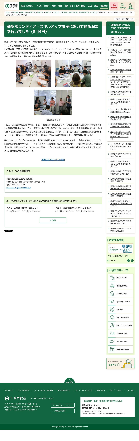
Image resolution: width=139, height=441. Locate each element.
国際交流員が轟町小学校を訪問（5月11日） (120, 71)
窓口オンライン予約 (124, 325)
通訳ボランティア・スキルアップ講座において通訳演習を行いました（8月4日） (120, 135)
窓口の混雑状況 (123, 317)
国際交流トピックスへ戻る (53, 160)
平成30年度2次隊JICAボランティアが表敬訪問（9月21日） (120, 164)
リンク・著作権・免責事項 (43, 390)
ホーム (8, 12)
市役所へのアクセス (62, 405)
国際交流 (40, 12)
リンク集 (130, 390)
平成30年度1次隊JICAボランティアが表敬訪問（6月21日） (120, 102)
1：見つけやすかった (65, 211)
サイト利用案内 (24, 390)
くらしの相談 (122, 333)
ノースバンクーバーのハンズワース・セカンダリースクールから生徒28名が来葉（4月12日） (120, 41)
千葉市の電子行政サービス (118, 256)
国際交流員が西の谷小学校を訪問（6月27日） (120, 222)
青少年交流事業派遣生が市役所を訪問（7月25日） (120, 125)
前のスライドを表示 (128, 260)
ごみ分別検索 (122, 293)
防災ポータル (122, 278)
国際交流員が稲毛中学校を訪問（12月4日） (120, 195)
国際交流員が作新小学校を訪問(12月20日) (120, 230)
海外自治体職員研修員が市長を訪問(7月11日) (120, 118)
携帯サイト (101, 390)
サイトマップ (8, 390)
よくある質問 (122, 341)
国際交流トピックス (52, 12)
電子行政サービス (123, 302)
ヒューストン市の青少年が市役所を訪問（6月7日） (120, 110)
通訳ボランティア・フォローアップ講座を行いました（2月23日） (120, 213)
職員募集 (120, 309)
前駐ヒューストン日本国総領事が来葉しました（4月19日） (120, 52)
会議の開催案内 (123, 349)
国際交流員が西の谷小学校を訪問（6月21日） (120, 93)
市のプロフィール (116, 390)
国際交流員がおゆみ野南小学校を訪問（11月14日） (120, 187)
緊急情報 (114, 7)
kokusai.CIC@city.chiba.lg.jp (18, 187)
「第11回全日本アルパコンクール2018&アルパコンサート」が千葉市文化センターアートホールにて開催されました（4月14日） (121, 82)
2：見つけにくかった (86, 211)
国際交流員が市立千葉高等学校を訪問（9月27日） (120, 172)
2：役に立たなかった (32, 211)
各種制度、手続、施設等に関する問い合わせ (103, 401)
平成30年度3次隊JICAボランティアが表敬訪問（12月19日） (121, 203)
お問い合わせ (59, 411)
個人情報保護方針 (64, 390)
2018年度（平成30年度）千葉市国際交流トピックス (79, 12)
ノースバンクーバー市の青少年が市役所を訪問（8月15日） (120, 146)
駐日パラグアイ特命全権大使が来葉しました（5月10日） (120, 62)
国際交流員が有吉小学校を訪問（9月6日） (120, 155)
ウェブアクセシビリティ (83, 390)
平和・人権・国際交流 (27, 12)
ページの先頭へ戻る (69, 381)
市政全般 (15, 12)
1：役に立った (14, 211)
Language (122, 7)
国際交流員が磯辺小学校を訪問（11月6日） (120, 180)
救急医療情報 (122, 286)
